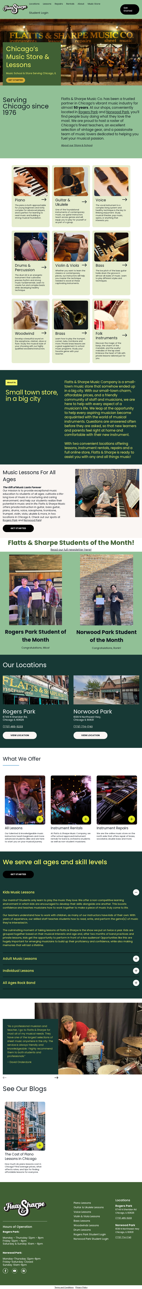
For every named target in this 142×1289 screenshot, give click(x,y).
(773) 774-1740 (83, 726)
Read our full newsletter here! (71, 550)
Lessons (47, 3)
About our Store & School (76, 145)
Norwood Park (117, 112)
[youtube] (14, 1270)
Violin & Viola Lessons (87, 1216)
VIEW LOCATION (20, 735)
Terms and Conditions (64, 1287)
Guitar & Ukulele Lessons (89, 1207)
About (81, 3)
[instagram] (23, 1270)
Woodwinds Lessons (86, 1225)
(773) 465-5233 (13, 726)
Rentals (70, 3)
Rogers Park (88, 112)
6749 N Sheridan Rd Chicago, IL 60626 (125, 1209)
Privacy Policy (81, 1287)
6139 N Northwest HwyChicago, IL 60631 (127, 1228)
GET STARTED (15, 80)
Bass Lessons (82, 1220)
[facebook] (5, 1270)
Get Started (128, 9)
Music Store (94, 3)
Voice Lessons (82, 1212)
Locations (34, 3)
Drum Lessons (82, 1230)
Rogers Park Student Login (90, 1234)
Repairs (59, 3)
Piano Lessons (82, 1203)
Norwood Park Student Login (91, 1239)
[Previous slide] (5, 1078)
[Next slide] (56, 1078)
